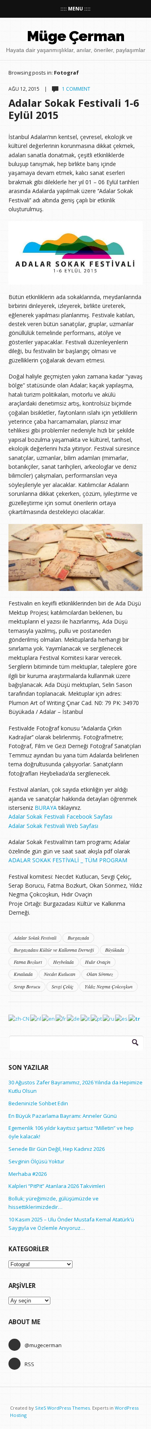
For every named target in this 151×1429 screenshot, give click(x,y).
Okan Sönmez (100, 974)
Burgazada (78, 937)
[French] (61, 1018)
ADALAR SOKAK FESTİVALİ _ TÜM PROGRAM (67, 860)
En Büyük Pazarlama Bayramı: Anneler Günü (62, 1115)
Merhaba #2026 (27, 1173)
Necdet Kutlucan (59, 974)
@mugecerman (43, 1345)
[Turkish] (134, 1018)
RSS (29, 1364)
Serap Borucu (27, 986)
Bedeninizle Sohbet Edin (38, 1103)
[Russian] (109, 1018)
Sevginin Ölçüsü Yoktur (36, 1161)
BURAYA (46, 807)
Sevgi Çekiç (62, 986)
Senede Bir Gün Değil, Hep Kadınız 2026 (56, 1148)
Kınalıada (23, 974)
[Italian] (86, 1018)
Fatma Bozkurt (28, 962)
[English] (49, 1018)
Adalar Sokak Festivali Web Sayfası (53, 826)
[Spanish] (121, 1018)
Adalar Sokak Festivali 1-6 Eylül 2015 (73, 109)
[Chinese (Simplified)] (19, 1018)
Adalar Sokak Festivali (35, 937)
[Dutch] (36, 1018)
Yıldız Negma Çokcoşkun (108, 986)
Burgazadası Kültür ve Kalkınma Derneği (54, 949)
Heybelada (63, 962)
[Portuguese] (97, 1018)
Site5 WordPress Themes (62, 1408)
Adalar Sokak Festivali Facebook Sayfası (60, 816)
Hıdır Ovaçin (97, 962)
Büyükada (114, 949)
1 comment (76, 88)
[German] (74, 1018)
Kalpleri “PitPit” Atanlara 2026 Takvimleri (56, 1186)
